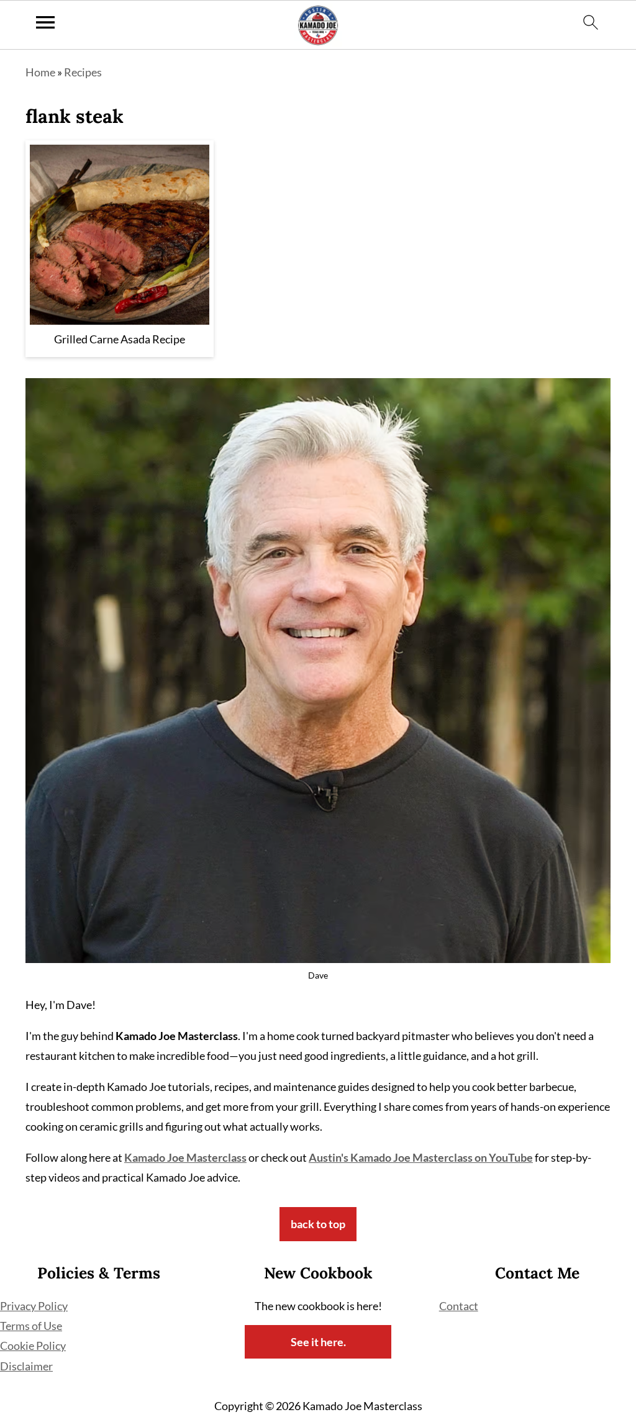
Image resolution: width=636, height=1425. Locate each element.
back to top (318, 1224)
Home (40, 72)
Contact (458, 1306)
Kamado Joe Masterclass (185, 1157)
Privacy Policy (34, 1306)
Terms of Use (31, 1325)
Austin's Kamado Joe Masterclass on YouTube (421, 1157)
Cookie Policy (33, 1345)
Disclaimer (26, 1366)
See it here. (318, 1342)
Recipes (83, 72)
